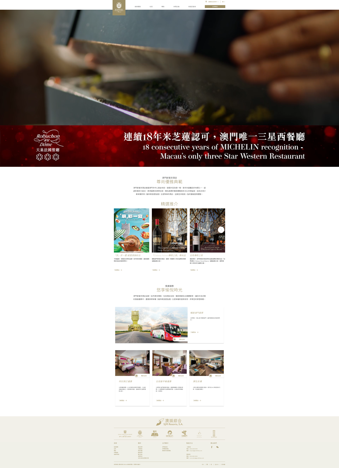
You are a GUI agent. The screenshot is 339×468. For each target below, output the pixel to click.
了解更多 (117, 270)
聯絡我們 (140, 452)
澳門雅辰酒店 (165, 448)
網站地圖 (140, 450)
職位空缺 (140, 454)
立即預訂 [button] (215, 6)
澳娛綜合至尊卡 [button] (212, 1)
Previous (118, 230)
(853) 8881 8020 (193, 456)
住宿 (151, 6)
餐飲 (163, 6)
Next (221, 230)
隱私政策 (121, 464)
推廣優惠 (138, 6)
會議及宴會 (192, 6)
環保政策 (140, 456)
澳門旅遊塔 (165, 447)
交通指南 (140, 448)
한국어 (216, 464)
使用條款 (116, 464)
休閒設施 (176, 6)
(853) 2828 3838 (193, 448)
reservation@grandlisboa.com (197, 458)
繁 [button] (223, 1)
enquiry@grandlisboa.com (196, 450)
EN (203, 464)
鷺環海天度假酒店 (166, 450)
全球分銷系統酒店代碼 (143, 458)
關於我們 (140, 447)
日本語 (223, 464)
